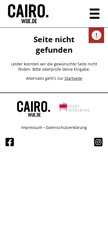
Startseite (73, 78)
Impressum (31, 127)
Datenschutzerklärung (66, 127)
